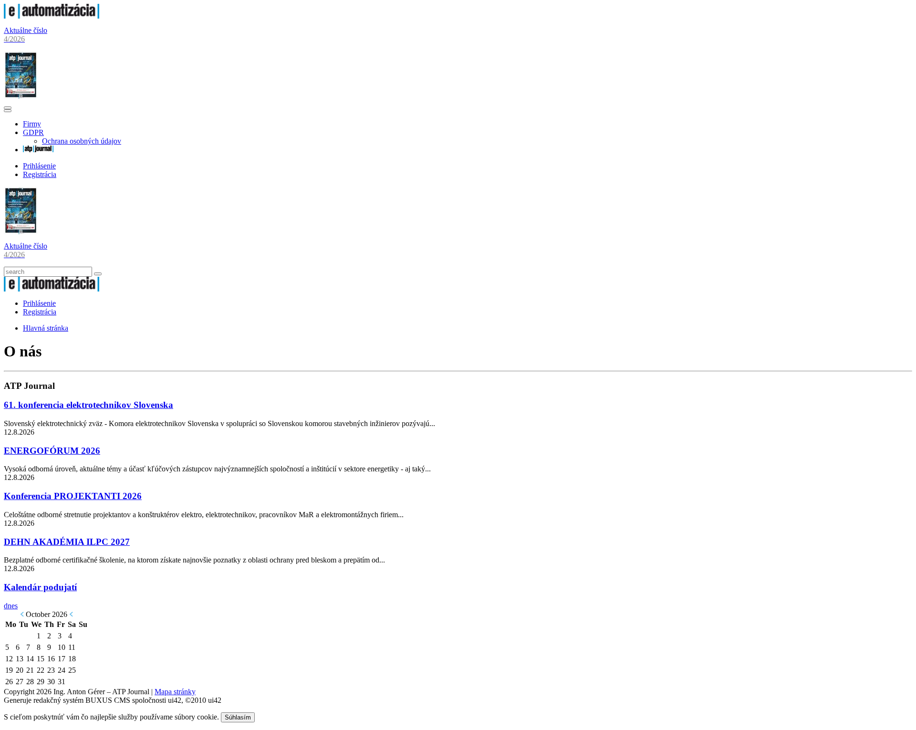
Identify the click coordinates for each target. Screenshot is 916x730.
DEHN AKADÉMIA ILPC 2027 (67, 542)
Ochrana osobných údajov (81, 141)
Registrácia (39, 174)
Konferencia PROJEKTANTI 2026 (73, 496)
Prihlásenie (39, 166)
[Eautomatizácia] (51, 16)
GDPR (33, 132)
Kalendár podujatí (40, 587)
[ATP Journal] (38, 150)
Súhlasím (238, 717)
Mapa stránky (175, 692)
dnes (11, 606)
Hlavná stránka (45, 328)
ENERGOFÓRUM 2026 (52, 451)
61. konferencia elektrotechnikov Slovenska (88, 405)
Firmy (32, 124)
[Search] (98, 273)
